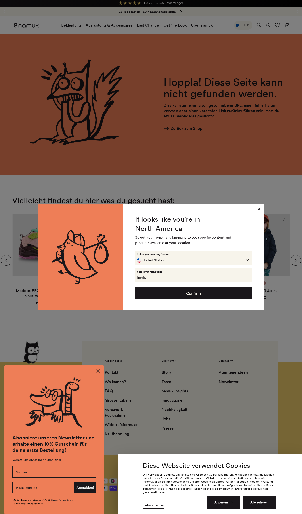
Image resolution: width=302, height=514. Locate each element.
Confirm (193, 293)
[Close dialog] (98, 371)
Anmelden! (85, 487)
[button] (193, 258)
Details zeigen (153, 505)
